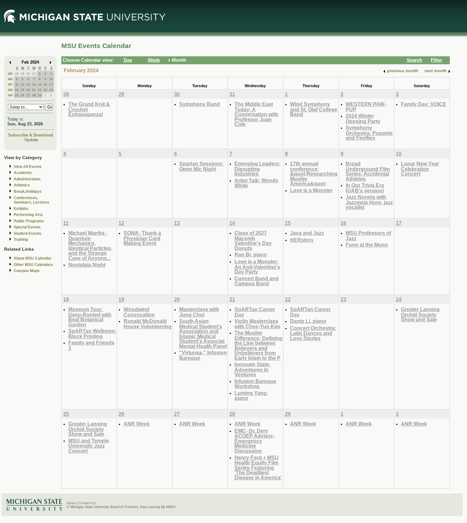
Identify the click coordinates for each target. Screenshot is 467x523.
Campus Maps (27, 270)
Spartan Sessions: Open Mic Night (201, 166)
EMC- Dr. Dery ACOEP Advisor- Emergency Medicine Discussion (254, 441)
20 (28, 90)
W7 (10, 84)
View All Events (28, 166)
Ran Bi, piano (250, 254)
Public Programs (29, 221)
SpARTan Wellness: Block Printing (92, 333)
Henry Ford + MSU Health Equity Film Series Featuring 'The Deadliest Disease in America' (258, 467)
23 (45, 90)
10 (51, 79)
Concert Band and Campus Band (256, 281)
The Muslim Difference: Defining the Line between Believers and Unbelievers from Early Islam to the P (258, 345)
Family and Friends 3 (91, 345)
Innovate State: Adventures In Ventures (252, 369)
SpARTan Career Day (254, 311)
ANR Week (137, 424)
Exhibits (21, 208)
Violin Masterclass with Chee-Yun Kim (257, 323)
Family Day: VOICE (423, 104)
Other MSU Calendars (33, 264)
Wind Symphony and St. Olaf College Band (313, 109)
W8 (10, 90)
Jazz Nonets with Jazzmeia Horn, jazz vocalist (369, 202)
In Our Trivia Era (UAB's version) (365, 187)
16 (45, 84)
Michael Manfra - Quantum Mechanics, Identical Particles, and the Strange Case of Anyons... (90, 245)
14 (34, 84)
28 (17, 73)
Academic (23, 173)
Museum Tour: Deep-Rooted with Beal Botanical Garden (90, 316)
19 (22, 90)
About (71, 503)
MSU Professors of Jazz (368, 235)
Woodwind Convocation (139, 311)
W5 (10, 73)
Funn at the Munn (367, 245)
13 (28, 84)
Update (31, 139)
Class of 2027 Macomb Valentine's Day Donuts (253, 240)
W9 (10, 95)
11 (17, 84)
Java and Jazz (307, 233)
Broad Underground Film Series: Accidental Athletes (368, 171)
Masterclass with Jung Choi (199, 311)
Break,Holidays (28, 191)
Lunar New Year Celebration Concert (420, 169)
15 (40, 84)
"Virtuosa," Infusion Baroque (203, 355)
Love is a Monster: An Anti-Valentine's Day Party (257, 267)
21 (34, 90)
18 (17, 90)
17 (51, 84)
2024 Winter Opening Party (363, 118)
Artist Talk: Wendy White (256, 183)
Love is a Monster (311, 190)
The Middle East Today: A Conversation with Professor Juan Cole (256, 114)
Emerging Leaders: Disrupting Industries (257, 169)
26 (22, 95)
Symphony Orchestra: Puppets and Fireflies (369, 133)
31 (34, 73)
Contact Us (87, 503)
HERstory (302, 240)
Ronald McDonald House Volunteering (148, 323)
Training (21, 239)
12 (22, 84)
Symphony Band (199, 104)
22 (40, 90)
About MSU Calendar (32, 258)
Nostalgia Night (86, 265)
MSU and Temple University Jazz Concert (88, 446)
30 (28, 73)
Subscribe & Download (30, 135)
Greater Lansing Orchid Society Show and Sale (420, 314)
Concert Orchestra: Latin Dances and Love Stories (313, 333)
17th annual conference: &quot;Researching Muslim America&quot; (313, 173)
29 (22, 73)
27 (28, 95)
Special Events (27, 227)
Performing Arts (28, 215)
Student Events (27, 233)
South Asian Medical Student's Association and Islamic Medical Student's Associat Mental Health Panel (203, 333)
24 (51, 90)
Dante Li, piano (308, 321)
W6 (10, 79)
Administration (27, 179)
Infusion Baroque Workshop (255, 383)
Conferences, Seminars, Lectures (31, 200)
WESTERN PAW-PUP (366, 106)
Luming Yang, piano (251, 395)
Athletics (22, 185)
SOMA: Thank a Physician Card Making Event (142, 238)
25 (17, 95)
